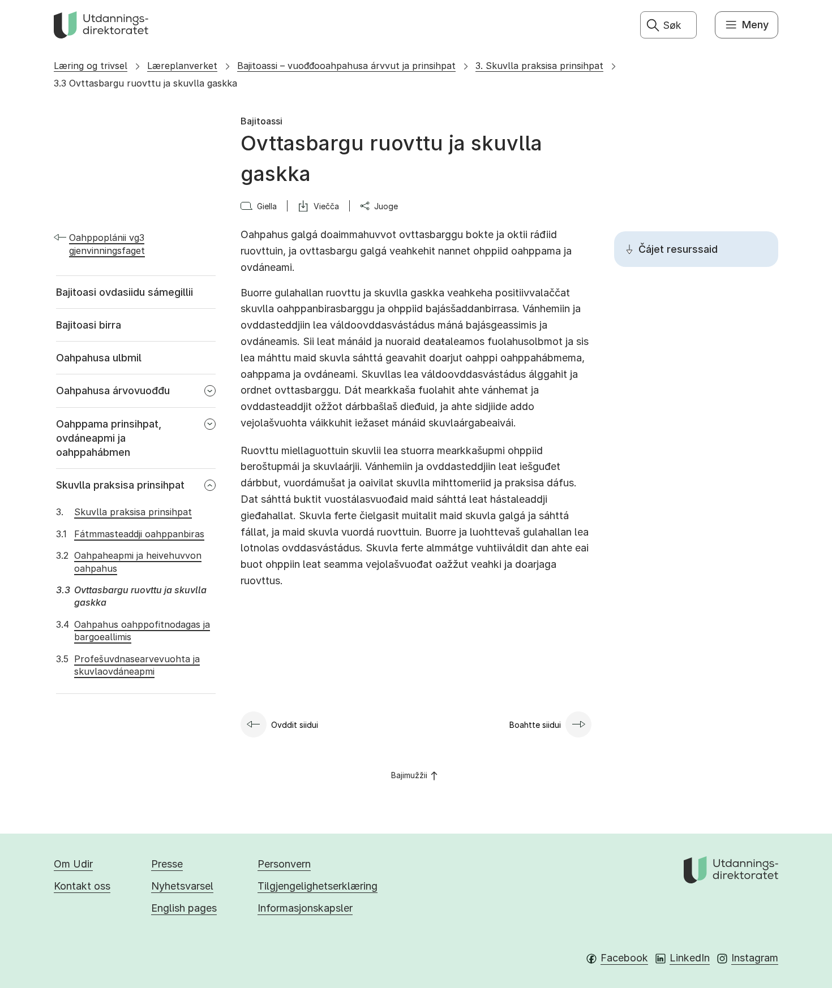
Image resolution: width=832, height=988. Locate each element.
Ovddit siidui (294, 725)
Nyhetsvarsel (182, 886)
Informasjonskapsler (305, 908)
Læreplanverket (182, 65)
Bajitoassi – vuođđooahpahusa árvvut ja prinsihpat (346, 65)
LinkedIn (690, 958)
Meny (755, 25)
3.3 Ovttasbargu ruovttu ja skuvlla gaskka (145, 83)
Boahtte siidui (535, 725)
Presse (167, 864)
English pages (184, 908)
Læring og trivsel (90, 65)
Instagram (754, 958)
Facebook (624, 958)
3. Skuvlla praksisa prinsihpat (539, 65)
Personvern (284, 864)
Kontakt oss (82, 886)
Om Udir (73, 864)
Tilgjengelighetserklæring (318, 886)
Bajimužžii (409, 775)
